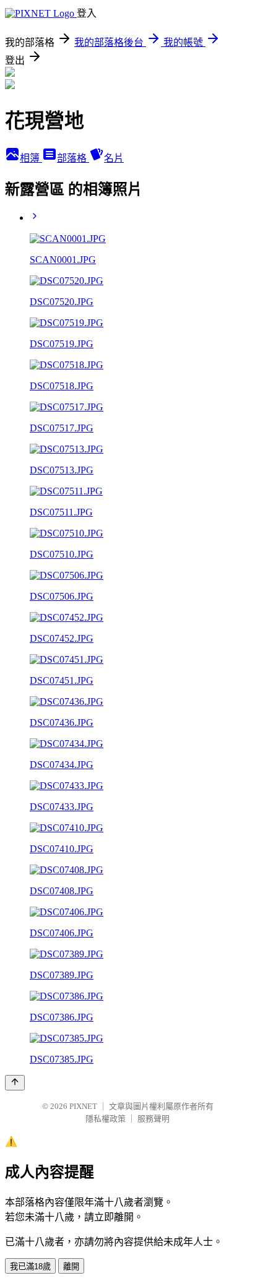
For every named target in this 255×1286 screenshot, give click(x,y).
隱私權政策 (105, 1118)
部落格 (73, 158)
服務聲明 (153, 1118)
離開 (71, 1266)
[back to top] (15, 1082)
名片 (114, 158)
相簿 (31, 158)
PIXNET (83, 1106)
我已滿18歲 (30, 1266)
